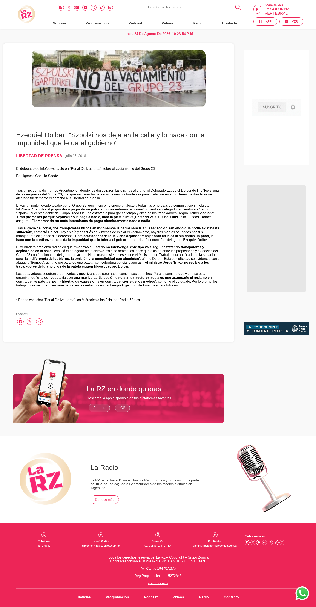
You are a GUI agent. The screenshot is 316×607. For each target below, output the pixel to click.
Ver (295, 21)
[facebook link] (61, 8)
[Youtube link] (85, 8)
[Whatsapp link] (94, 8)
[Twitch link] (110, 8)
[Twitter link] (69, 8)
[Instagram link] (77, 8)
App (269, 21)
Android (99, 408)
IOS (122, 408)
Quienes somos (158, 583)
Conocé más (104, 499)
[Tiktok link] (102, 8)
